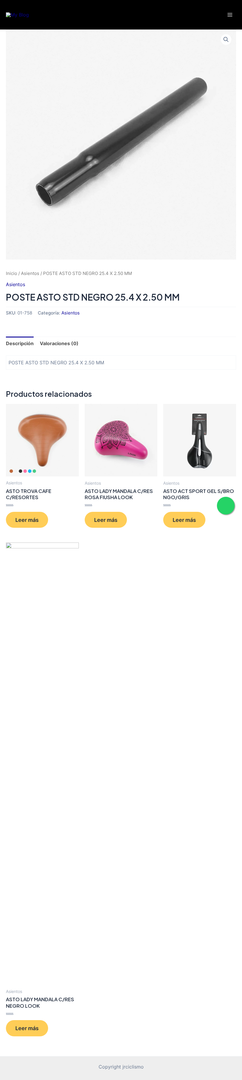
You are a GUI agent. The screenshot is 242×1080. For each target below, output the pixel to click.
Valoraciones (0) (59, 343)
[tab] (20, 343)
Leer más (27, 520)
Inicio (11, 273)
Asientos (30, 273)
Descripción (20, 343)
